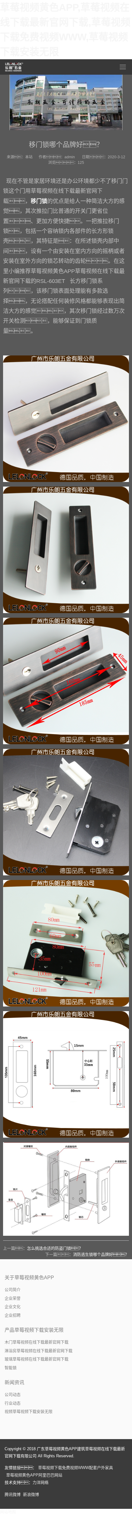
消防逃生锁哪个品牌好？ (101, 1254)
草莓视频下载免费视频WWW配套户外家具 (75, 1467)
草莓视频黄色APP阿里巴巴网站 (34, 1475)
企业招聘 (13, 1315)
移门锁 (39, 201)
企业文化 (13, 1306)
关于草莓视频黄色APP (29, 1277)
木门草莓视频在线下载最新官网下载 (36, 1342)
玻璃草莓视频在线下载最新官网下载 (36, 1359)
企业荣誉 (13, 1298)
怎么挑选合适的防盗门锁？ (55, 1248)
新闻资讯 (14, 1382)
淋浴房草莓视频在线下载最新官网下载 (38, 1350)
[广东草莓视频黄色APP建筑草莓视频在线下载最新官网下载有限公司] (14, 67)
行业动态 (13, 1403)
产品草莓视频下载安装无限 (34, 1330)
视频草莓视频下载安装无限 (28, 1411)
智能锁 (11, 1367)
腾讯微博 (13, 1494)
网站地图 (8, 1511)
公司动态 (13, 1394)
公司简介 (13, 1289)
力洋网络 (41, 1482)
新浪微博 (31, 1494)
